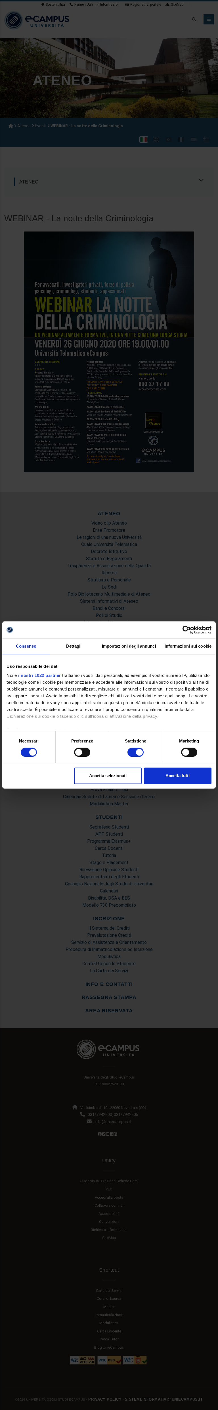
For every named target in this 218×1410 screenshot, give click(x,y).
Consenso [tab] (26, 646)
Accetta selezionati (108, 775)
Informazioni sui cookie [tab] (188, 646)
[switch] (82, 752)
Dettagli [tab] (74, 646)
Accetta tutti (177, 775)
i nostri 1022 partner (39, 675)
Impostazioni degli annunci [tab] (129, 646)
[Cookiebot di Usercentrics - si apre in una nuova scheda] (186, 629)
